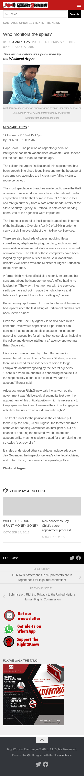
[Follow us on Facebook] (78, 557)
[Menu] (79, 5)
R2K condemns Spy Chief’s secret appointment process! (56, 525)
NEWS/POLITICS (15, 127)
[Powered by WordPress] (28, 755)
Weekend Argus (21, 59)
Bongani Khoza (19, 42)
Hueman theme (63, 755)
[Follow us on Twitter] (72, 557)
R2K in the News (47, 22)
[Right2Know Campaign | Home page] (33, 5)
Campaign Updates (17, 22)
